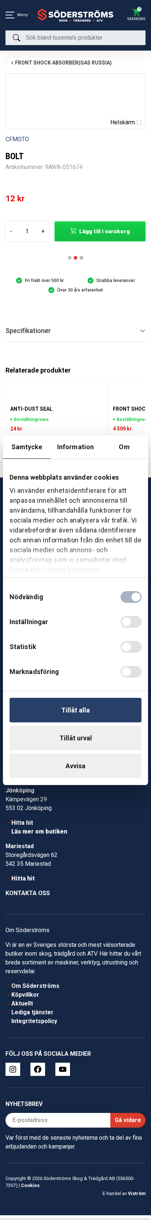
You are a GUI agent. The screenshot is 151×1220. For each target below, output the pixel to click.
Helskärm (122, 122)
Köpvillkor (25, 999)
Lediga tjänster (32, 1017)
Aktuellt (22, 1008)
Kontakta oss (27, 897)
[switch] (131, 622)
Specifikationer (28, 335)
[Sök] (16, 37)
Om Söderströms (35, 990)
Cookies (30, 1190)
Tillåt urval (75, 738)
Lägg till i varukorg (104, 231)
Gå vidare (128, 1124)
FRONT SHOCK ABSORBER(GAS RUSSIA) (63, 63)
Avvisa (75, 766)
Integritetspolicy (34, 1025)
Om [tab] (124, 447)
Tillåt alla (75, 710)
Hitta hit (22, 827)
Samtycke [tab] (27, 447)
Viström (137, 1198)
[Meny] (9, 15)
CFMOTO (17, 139)
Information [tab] (75, 447)
